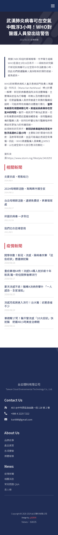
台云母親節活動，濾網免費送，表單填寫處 (28, 202)
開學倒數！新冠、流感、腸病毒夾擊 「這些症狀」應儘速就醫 (28, 257)
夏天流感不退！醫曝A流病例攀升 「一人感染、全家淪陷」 (28, 288)
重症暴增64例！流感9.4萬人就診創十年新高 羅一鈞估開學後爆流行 (27, 272)
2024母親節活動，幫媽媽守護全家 (24, 188)
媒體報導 (9, 456)
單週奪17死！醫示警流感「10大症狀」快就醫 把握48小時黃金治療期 (28, 320)
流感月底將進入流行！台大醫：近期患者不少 (28, 304)
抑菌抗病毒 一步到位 (16, 216)
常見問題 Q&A (11, 484)
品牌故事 (9, 440)
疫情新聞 (34, 39)
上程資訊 (33, 517)
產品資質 (9, 445)
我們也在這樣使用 (15, 228)
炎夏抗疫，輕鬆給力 (16, 176)
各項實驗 (9, 450)
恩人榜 (8, 489)
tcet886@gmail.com (21, 419)
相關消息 (9, 479)
